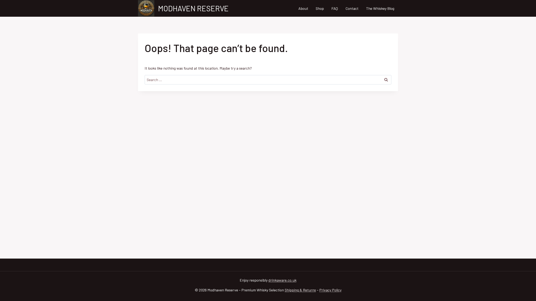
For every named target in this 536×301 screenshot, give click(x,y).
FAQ (334, 8)
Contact (351, 8)
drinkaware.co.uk (282, 280)
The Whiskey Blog (380, 8)
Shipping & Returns (300, 290)
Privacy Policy (330, 290)
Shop (320, 8)
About (303, 8)
